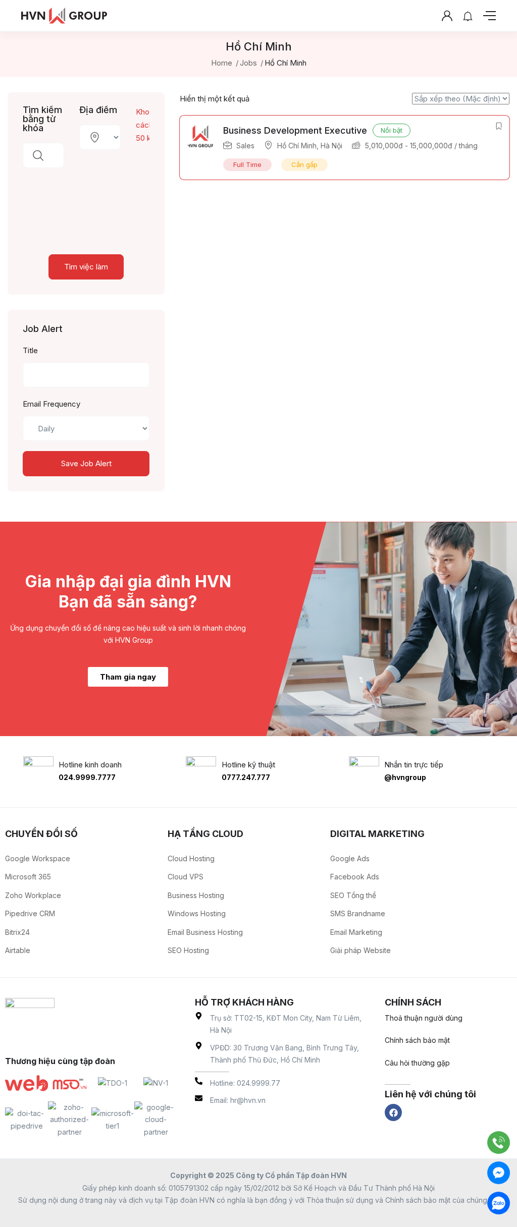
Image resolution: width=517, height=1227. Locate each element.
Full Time (247, 164)
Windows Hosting (197, 913)
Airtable (17, 950)
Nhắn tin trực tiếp (413, 764)
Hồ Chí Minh (297, 145)
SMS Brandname (357, 913)
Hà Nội (331, 145)
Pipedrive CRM (30, 913)
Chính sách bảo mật (417, 1040)
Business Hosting (196, 895)
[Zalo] (498, 1203)
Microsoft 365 (28, 876)
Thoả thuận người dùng (423, 1018)
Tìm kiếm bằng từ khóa (42, 119)
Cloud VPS (185, 876)
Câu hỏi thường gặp (417, 1062)
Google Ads (350, 858)
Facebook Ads (354, 876)
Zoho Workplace (33, 895)
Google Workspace (37, 858)
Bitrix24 (17, 932)
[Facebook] (393, 1112)
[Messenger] (498, 1172)
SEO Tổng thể (353, 895)
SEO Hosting (188, 950)
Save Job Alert (86, 463)
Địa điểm (98, 110)
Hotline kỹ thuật (248, 764)
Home (221, 63)
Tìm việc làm (86, 266)
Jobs (248, 63)
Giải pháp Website (360, 950)
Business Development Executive (295, 130)
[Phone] (498, 1142)
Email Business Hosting (205, 932)
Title (30, 350)
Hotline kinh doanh (90, 764)
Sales (245, 145)
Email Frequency (51, 404)
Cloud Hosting (191, 858)
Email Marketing (356, 932)
